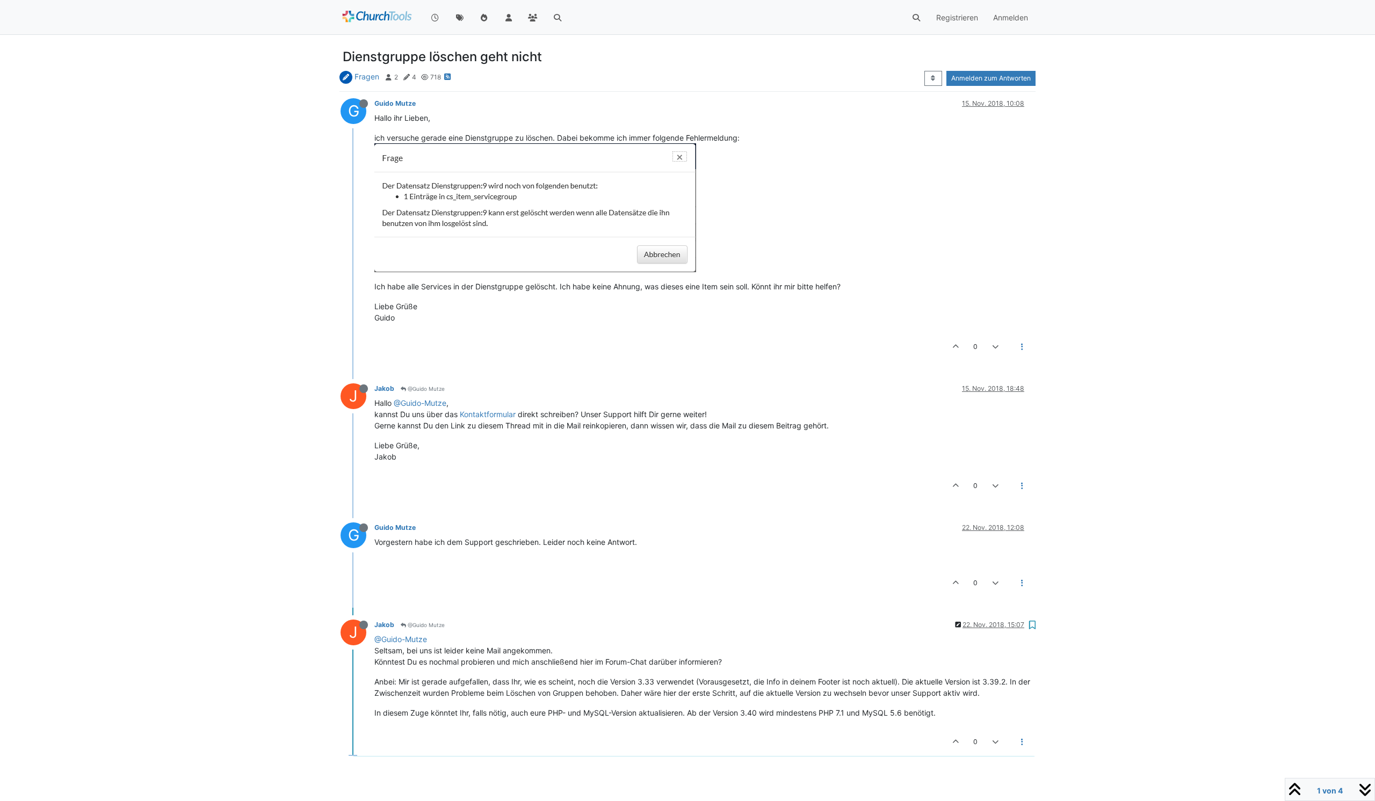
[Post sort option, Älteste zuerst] (933, 78)
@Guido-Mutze (420, 402)
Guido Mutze (395, 103)
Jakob (384, 388)
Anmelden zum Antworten (991, 78)
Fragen (366, 76)
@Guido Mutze (425, 388)
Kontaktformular (488, 414)
